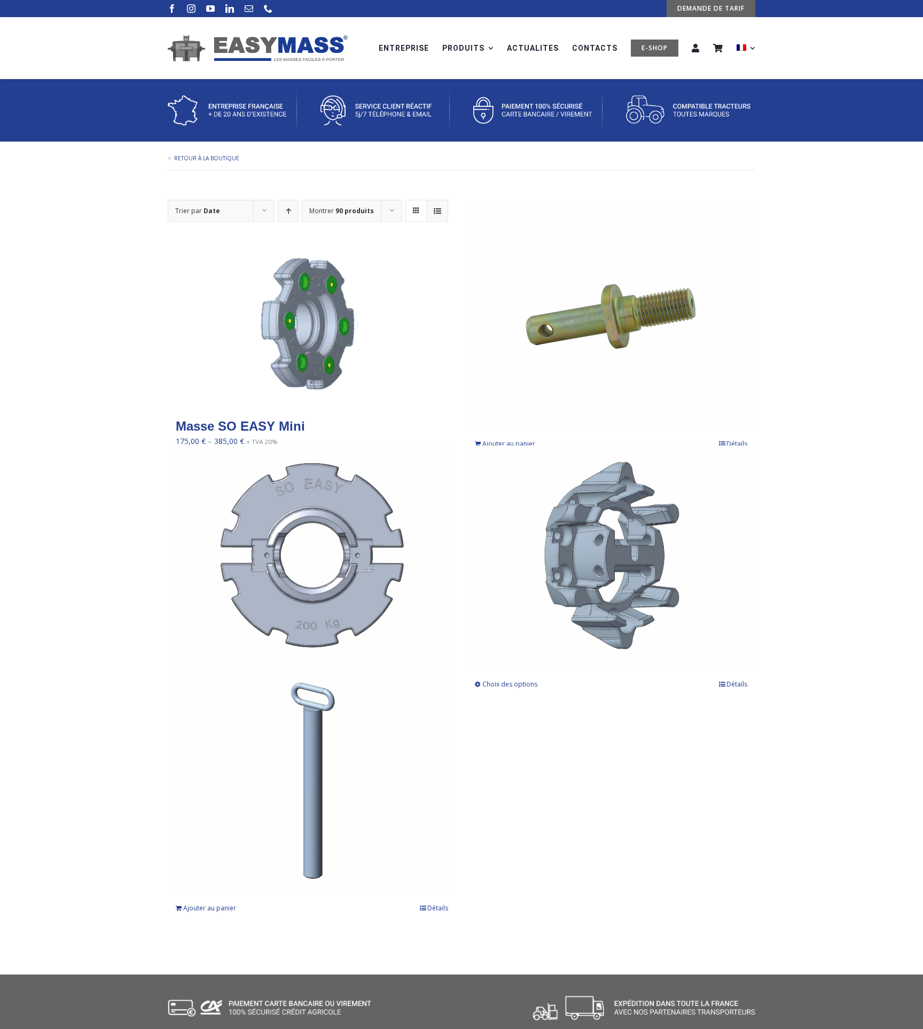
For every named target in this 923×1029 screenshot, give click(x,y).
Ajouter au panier (508, 443)
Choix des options (509, 684)
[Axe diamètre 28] (611, 317)
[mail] (249, 8)
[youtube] (210, 8)
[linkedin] (229, 8)
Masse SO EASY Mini (240, 426)
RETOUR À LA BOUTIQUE (206, 158)
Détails (736, 443)
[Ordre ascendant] (288, 211)
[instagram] (191, 8)
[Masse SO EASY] (312, 557)
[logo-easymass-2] (258, 38)
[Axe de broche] (312, 781)
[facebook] (172, 8)
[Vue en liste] (437, 210)
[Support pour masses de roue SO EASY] (611, 557)
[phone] (268, 8)
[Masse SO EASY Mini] (312, 325)
